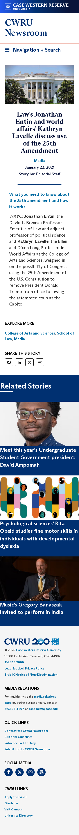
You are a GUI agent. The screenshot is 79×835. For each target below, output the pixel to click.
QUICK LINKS (16, 723)
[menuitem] (39, 731)
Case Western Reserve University (38, 650)
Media (19, 339)
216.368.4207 (14, 709)
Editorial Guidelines (18, 737)
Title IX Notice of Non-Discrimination (30, 675)
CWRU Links (16, 789)
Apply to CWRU (15, 797)
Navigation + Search (31, 51)
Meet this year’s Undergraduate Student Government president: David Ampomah (38, 457)
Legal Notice (13, 668)
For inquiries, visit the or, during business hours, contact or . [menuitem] (31, 703)
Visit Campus (13, 809)
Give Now (11, 803)
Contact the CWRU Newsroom (26, 731)
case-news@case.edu (43, 709)
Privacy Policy (34, 668)
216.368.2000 (14, 662)
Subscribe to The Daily (20, 743)
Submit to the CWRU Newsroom (27, 749)
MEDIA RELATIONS (21, 688)
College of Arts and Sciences (30, 333)
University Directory (18, 815)
